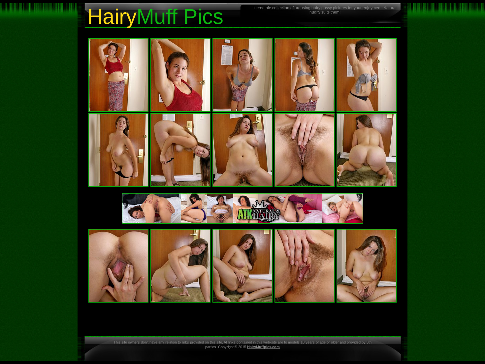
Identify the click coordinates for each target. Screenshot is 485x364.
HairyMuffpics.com (263, 347)
